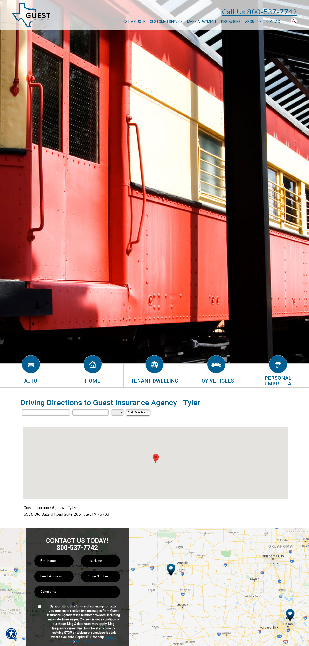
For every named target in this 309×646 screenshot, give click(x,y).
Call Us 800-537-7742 (259, 12)
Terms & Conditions (89, 641)
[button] (156, 458)
